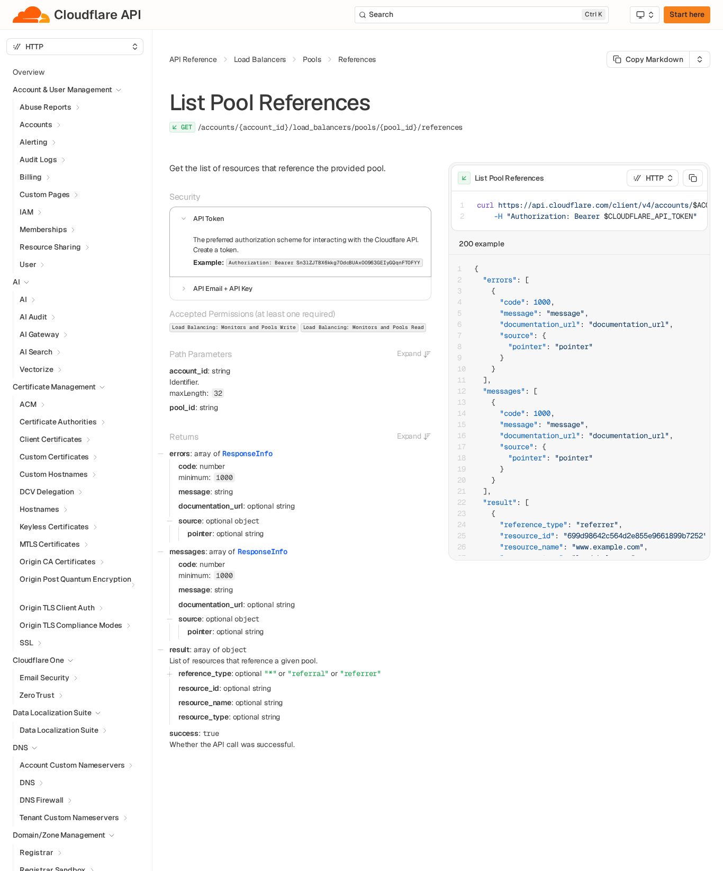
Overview (28, 72)
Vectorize (36, 369)
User (28, 264)
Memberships (43, 229)
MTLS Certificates (50, 544)
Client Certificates (51, 439)
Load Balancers (260, 59)
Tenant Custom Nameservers (69, 817)
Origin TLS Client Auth (57, 607)
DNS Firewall (42, 800)
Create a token (215, 249)
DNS (27, 782)
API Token (208, 218)
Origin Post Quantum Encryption (75, 579)
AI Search (36, 352)
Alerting (34, 142)
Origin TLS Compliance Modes (71, 625)
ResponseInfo (247, 453)
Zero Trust (37, 695)
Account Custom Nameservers (72, 765)
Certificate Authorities (58, 421)
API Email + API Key (222, 288)
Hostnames (39, 509)
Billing (31, 177)
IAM (26, 212)
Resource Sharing (50, 247)
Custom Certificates (54, 456)
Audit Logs (38, 159)
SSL (26, 642)
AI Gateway (39, 334)
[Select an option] (644, 14)
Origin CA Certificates (58, 561)
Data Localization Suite (59, 730)
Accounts (36, 124)
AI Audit (33, 317)
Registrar (36, 852)
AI (23, 299)
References (357, 59)
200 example (481, 243)
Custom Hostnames (54, 474)
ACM (28, 404)
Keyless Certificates (54, 526)
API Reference (193, 59)
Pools (312, 59)
